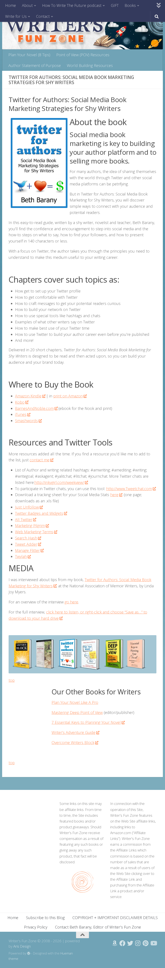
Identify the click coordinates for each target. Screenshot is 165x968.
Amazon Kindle (28, 395)
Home (10, 5)
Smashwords (26, 420)
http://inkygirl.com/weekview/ (59, 482)
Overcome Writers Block (73, 742)
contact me (39, 459)
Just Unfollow (27, 507)
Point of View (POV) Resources (82, 54)
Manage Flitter (27, 550)
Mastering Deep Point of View (77, 712)
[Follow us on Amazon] (115, 943)
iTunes (20, 414)
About (27, 5)
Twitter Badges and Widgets (39, 513)
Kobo (19, 402)
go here (71, 601)
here (114, 494)
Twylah (21, 556)
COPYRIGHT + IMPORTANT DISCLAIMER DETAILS (115, 917)
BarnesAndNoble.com (34, 408)
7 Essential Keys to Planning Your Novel (86, 722)
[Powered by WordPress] (28, 953)
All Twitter (23, 519)
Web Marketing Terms (34, 531)
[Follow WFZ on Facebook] (122, 943)
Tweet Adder (26, 544)
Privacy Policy (35, 927)
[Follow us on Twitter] (130, 943)
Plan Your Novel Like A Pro (75, 702)
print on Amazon (68, 395)
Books (130, 5)
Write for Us (16, 16)
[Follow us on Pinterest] (146, 943)
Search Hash (26, 538)
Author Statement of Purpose (34, 65)
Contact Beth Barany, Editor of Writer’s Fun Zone (98, 927)
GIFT (115, 5)
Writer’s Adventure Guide (73, 732)
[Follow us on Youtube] (153, 943)
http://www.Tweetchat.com (129, 488)
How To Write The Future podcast (71, 5)
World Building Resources (90, 65)
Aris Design (22, 946)
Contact (43, 16)
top (12, 680)
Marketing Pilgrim (30, 525)
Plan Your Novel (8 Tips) (29, 54)
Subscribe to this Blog (45, 917)
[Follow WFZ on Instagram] (138, 943)
